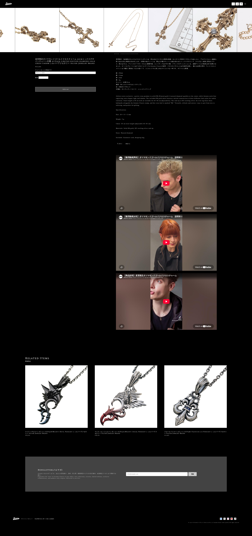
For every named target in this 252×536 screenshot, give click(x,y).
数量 (36, 77)
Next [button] (249, 30)
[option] (37, 30)
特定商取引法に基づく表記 (42, 518)
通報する (128, 143)
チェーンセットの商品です (43, 70)
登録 (192, 474)
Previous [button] (3, 30)
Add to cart (66, 89)
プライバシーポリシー (27, 518)
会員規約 (51, 518)
